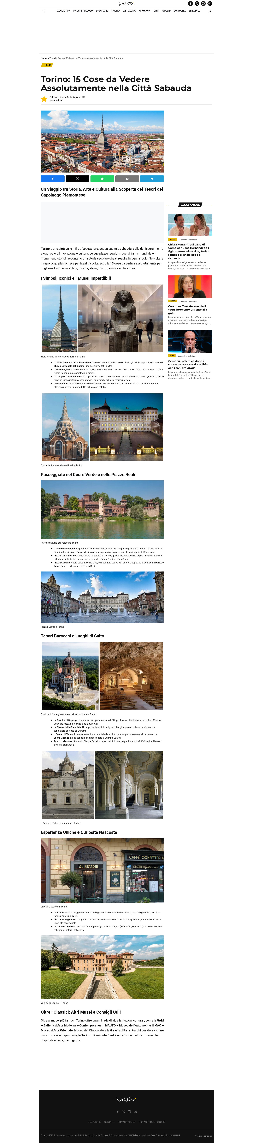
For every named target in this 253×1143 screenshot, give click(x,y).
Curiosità (180, 11)
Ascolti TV (63, 11)
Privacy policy (126, 1122)
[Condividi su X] (77, 178)
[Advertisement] (126, 35)
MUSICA (115, 11)
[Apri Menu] (44, 11)
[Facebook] (190, 3)
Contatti (109, 1122)
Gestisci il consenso (203, 1136)
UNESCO (140, 741)
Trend (52, 58)
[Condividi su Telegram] (152, 178)
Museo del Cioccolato (89, 1030)
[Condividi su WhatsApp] (102, 178)
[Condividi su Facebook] (53, 178)
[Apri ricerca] (210, 11)
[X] (197, 3)
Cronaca (144, 11)
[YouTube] (209, 3)
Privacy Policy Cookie (152, 1122)
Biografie (102, 11)
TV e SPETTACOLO (83, 11)
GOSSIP (166, 11)
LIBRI (156, 11)
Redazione (57, 100)
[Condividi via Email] (127, 178)
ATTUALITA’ (129, 11)
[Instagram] (203, 3)
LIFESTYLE (194, 11)
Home (44, 58)
